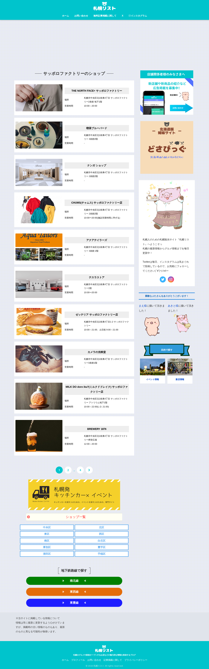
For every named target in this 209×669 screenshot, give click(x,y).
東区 (46, 533)
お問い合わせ (81, 15)
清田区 (47, 553)
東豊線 (74, 602)
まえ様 (143, 305)
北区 (101, 527)
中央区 (47, 527)
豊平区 (102, 547)
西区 (101, 533)
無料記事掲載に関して (104, 15)
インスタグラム (139, 15)
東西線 (74, 591)
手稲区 (102, 553)
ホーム (65, 15)
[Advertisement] (104, 46)
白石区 (102, 540)
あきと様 (173, 305)
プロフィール (78, 660)
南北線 (74, 580)
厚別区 (47, 547)
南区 (46, 540)
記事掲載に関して (113, 660)
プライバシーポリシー (135, 660)
